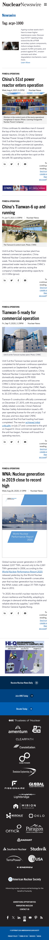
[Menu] (44, 4)
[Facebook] (7, 917)
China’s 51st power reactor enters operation (22, 82)
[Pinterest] (35, 917)
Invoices (32, 936)
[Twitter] (13, 917)
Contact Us (24, 909)
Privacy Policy (13, 936)
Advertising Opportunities (24, 902)
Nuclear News (35, 90)
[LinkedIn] (19, 917)
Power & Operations (11, 73)
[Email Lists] (24, 920)
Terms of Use (23, 936)
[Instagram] (24, 917)
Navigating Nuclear (24, 905)
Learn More (25, 62)
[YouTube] (30, 917)
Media (39, 936)
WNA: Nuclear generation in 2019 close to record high (23, 479)
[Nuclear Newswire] (41, 917)
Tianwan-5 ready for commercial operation (20, 315)
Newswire (9, 15)
